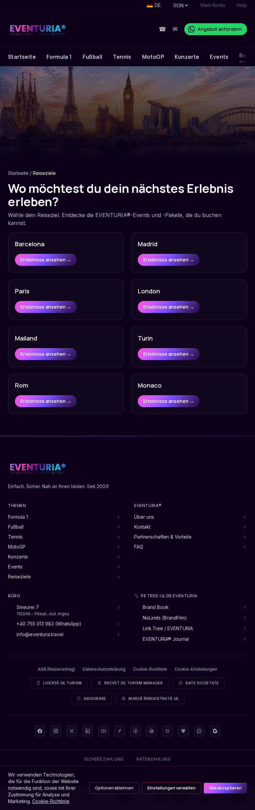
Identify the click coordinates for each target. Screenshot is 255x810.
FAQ (138, 547)
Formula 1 (59, 56)
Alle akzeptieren (225, 788)
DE (158, 5)
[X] (71, 731)
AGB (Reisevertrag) (56, 669)
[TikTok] (119, 731)
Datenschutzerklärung (104, 669)
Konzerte (187, 56)
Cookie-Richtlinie (150, 669)
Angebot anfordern (220, 29)
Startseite (22, 56)
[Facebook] (40, 731)
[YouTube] (103, 731)
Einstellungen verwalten (171, 788)
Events (219, 56)
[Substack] (183, 731)
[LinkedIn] (87, 731)
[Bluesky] (167, 731)
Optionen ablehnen (114, 788)
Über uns (144, 517)
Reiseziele (19, 576)
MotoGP (153, 56)
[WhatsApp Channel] (199, 731)
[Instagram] (55, 731)
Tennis (122, 56)
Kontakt (142, 527)
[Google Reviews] (215, 731)
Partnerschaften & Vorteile (163, 537)
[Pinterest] (135, 731)
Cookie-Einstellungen (196, 669)
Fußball (93, 56)
